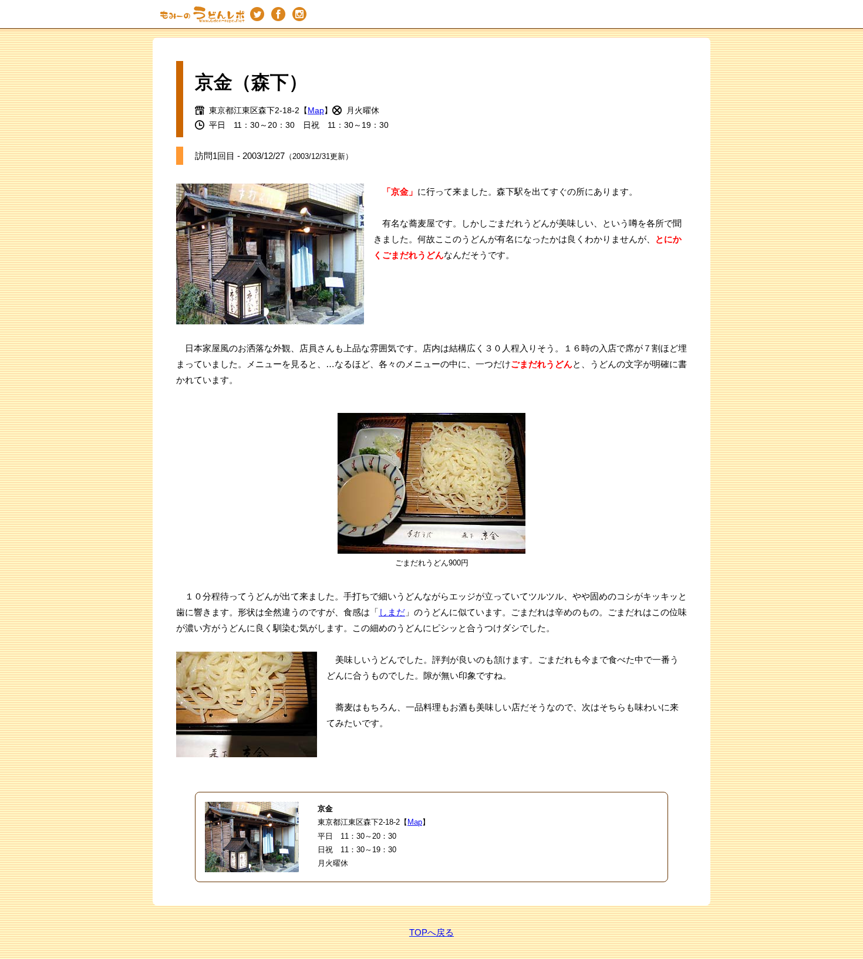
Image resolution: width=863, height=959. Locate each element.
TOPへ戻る (431, 932)
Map (316, 110)
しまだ (392, 612)
